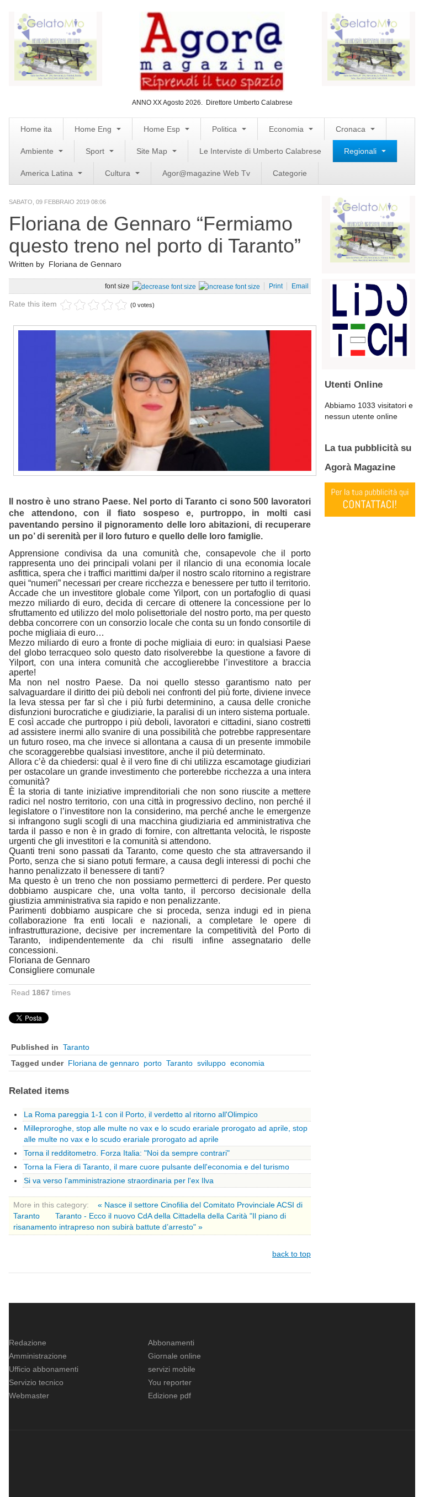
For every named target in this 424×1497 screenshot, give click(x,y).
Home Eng (94, 129)
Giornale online (174, 1355)
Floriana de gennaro (103, 1063)
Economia (287, 129)
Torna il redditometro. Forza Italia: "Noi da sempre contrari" (127, 1153)
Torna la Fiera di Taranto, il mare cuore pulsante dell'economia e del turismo (156, 1166)
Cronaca (352, 129)
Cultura (118, 173)
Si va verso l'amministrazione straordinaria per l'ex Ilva (119, 1180)
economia (247, 1063)
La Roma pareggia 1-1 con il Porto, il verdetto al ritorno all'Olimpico (141, 1114)
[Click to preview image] (164, 399)
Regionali (361, 151)
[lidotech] (370, 318)
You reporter (170, 1382)
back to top (291, 1253)
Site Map (152, 151)
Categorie (290, 173)
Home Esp (163, 129)
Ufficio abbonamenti (43, 1369)
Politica (225, 129)
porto (153, 1063)
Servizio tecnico (36, 1382)
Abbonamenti (171, 1342)
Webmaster (29, 1395)
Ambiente (38, 151)
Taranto (76, 1047)
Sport (96, 151)
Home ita (36, 129)
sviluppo (211, 1063)
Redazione (27, 1342)
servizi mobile (171, 1369)
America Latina (47, 173)
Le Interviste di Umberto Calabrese (260, 151)
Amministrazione (38, 1355)
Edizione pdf (169, 1395)
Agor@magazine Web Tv (206, 173)
